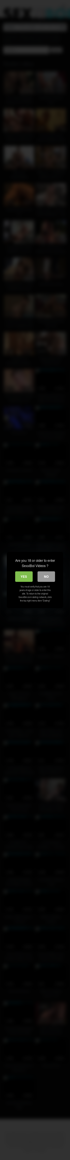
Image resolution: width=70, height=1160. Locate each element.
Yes (24, 576)
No (46, 576)
